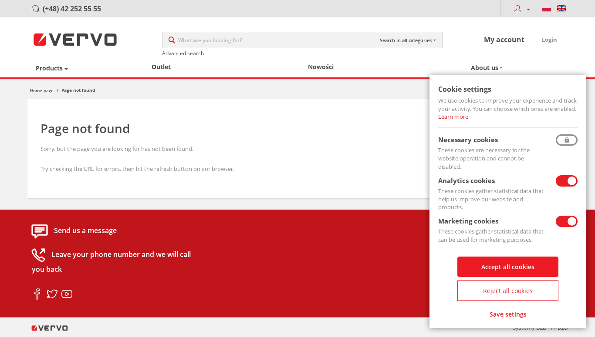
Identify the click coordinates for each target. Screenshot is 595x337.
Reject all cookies (508, 291)
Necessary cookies (468, 139)
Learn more (453, 116)
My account (504, 39)
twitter (52, 294)
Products (49, 68)
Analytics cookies (466, 180)
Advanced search (183, 53)
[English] (561, 8)
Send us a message (85, 231)
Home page (42, 90)
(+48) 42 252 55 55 (72, 8)
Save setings (508, 314)
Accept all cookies (507, 267)
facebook (37, 294)
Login (549, 39)
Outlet (161, 67)
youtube (66, 294)
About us (484, 67)
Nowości (321, 67)
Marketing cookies (468, 221)
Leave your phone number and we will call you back (111, 262)
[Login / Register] (519, 8)
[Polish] (546, 8)
